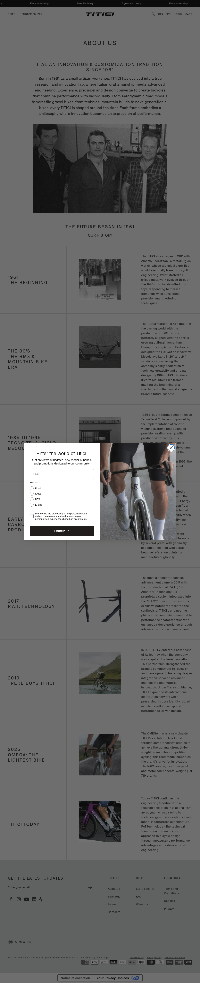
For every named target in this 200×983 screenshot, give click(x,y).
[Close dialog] (171, 447)
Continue (62, 531)
